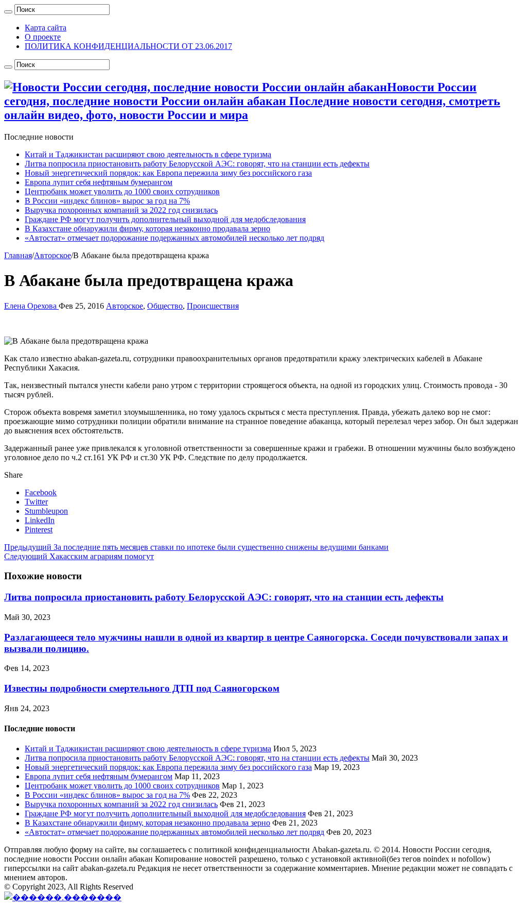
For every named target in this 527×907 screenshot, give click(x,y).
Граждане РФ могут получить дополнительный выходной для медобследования (165, 219)
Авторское (52, 255)
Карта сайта (45, 27)
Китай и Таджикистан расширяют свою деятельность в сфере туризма (148, 154)
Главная (18, 255)
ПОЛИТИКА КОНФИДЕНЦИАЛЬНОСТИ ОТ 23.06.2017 (128, 46)
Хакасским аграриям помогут (79, 556)
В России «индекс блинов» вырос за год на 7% (107, 200)
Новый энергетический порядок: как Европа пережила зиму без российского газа (168, 173)
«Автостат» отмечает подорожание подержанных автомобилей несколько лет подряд (174, 237)
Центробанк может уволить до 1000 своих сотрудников (122, 191)
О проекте (43, 36)
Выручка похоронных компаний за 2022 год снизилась (121, 210)
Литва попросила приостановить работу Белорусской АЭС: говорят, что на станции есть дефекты (197, 163)
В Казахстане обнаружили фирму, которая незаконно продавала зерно (147, 228)
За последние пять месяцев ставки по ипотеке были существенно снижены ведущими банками (196, 547)
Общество (165, 305)
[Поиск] (8, 11)
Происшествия (213, 305)
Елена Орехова (31, 305)
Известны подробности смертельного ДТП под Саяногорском (141, 688)
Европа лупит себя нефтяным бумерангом (98, 182)
